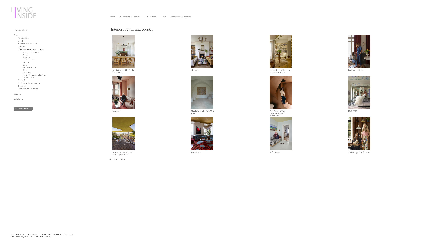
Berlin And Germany (31, 52)
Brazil (25, 55)
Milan (25, 65)
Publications (150, 17)
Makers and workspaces (29, 83)
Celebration (23, 38)
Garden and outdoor (27, 44)
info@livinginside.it (22, 237)
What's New (19, 99)
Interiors (22, 47)
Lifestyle (22, 80)
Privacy (48, 237)
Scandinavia (27, 73)
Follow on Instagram (23, 109)
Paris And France (29, 68)
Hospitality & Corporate (181, 17)
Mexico (26, 62)
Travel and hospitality (28, 89)
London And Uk (29, 60)
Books (163, 17)
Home (112, 17)
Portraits (18, 94)
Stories (17, 35)
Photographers (20, 30)
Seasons (22, 86)
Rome (25, 70)
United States (28, 78)
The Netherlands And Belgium (35, 75)
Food (20, 41)
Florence (26, 57)
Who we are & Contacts (129, 17)
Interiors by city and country (31, 49)
